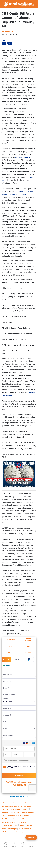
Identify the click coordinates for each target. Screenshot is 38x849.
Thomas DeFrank (27, 812)
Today (22, 825)
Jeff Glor (25, 809)
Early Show (22, 822)
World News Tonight (9, 829)
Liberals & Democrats (10, 825)
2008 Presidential (8, 832)
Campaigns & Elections (10, 806)
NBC (22, 819)
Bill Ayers (25, 803)
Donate (31, 837)
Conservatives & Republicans (18, 816)
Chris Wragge (26, 806)
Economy (19, 832)
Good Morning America (10, 819)
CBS (3, 816)
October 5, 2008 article (24, 157)
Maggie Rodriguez (8, 812)
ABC (3, 803)
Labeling (29, 825)
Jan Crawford (15, 809)
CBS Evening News (9, 822)
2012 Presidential (25, 829)
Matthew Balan (8, 31)
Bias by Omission (13, 803)
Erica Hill (5, 809)
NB (18, 812)
